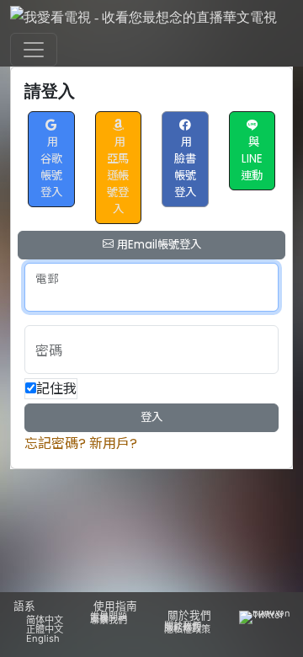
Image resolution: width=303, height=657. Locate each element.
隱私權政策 (187, 629)
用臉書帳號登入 (185, 167)
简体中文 (44, 620)
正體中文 (44, 629)
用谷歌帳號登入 (51, 167)
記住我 (56, 388)
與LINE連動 (252, 159)
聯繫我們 (108, 620)
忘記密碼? (55, 443)
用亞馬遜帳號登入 (118, 175)
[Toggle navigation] (33, 50)
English (43, 638)
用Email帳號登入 (157, 245)
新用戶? (113, 443)
